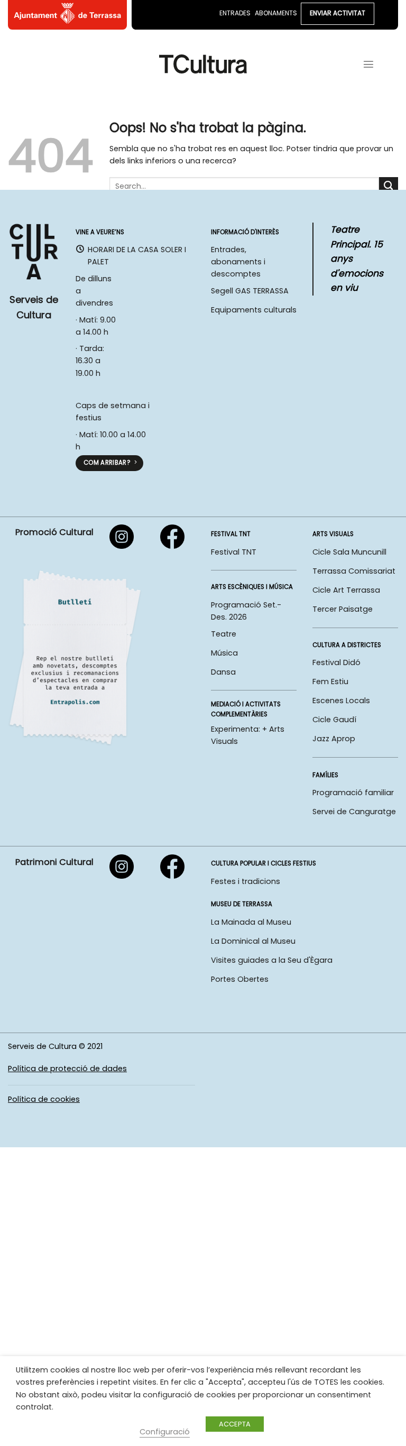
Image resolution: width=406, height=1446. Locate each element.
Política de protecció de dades (67, 1068)
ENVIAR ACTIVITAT (337, 12)
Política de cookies (44, 1099)
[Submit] (388, 186)
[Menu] (368, 64)
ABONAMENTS (276, 12)
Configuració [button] (165, 1431)
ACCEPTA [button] (235, 1424)
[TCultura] (203, 63)
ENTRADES (235, 12)
